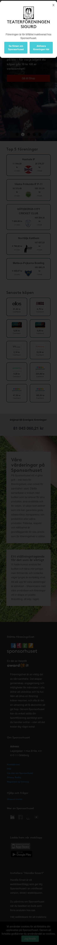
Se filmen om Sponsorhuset (16, 47)
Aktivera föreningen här (41, 47)
